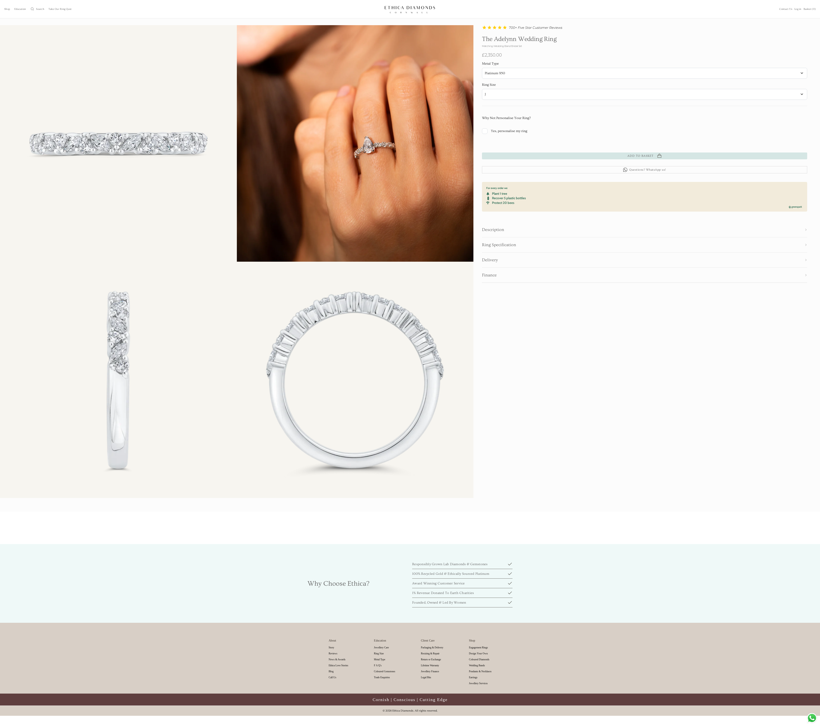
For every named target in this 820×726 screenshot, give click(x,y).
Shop (7, 9)
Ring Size (489, 85)
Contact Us (785, 9)
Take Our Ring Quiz (60, 9)
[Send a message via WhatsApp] (812, 718)
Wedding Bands (477, 665)
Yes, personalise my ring (509, 131)
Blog (331, 671)
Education (20, 9)
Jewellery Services (478, 683)
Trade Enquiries (382, 677)
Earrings (473, 677)
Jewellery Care (381, 647)
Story (331, 647)
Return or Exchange (431, 659)
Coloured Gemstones (384, 671)
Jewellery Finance (430, 671)
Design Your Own (478, 653)
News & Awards (337, 659)
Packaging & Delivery (432, 647)
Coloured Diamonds (479, 659)
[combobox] (644, 73)
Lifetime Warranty (430, 665)
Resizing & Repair (430, 653)
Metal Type (490, 63)
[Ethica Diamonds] (410, 9)
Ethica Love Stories (338, 665)
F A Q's (378, 665)
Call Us (332, 677)
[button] (644, 229)
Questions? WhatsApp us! (647, 169)
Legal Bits (426, 677)
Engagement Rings (478, 647)
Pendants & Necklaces (480, 671)
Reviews (333, 653)
